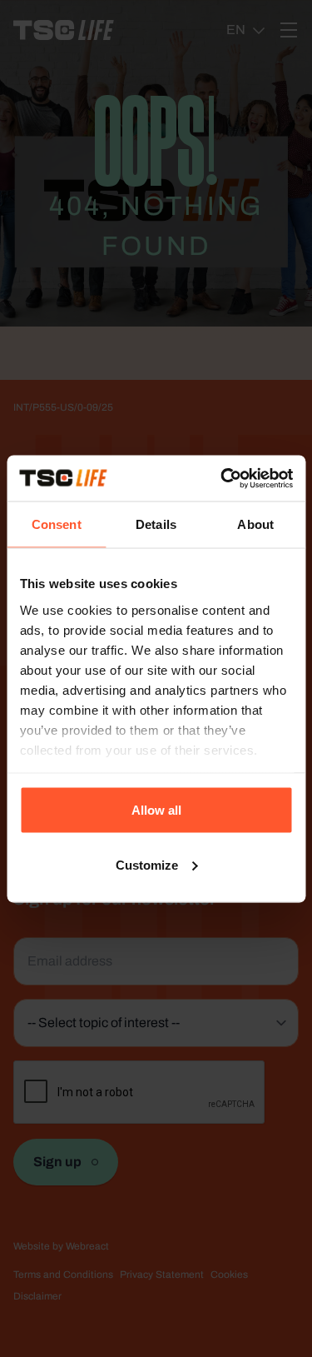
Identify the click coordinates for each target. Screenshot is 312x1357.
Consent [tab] (57, 524)
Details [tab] (156, 524)
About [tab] (255, 524)
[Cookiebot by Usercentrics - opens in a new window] (222, 478)
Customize (147, 864)
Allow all (156, 810)
